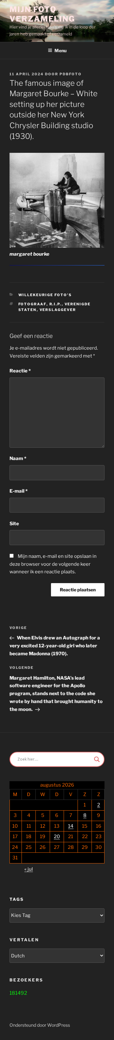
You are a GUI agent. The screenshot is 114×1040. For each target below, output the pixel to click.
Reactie (20, 371)
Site (14, 523)
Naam (18, 458)
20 (57, 836)
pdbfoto (71, 74)
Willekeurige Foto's (45, 295)
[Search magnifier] (96, 759)
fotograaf (32, 304)
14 (70, 826)
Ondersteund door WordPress (40, 1025)
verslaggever (58, 310)
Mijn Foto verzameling (42, 14)
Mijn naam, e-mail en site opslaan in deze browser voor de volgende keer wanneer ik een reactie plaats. (53, 564)
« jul (28, 869)
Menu (60, 50)
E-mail (19, 491)
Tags (17, 899)
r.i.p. (55, 304)
